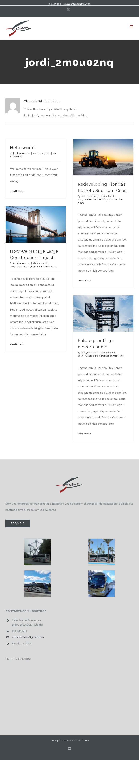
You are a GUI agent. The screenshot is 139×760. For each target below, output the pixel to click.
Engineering (51, 266)
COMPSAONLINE (72, 741)
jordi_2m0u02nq (21, 153)
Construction (116, 199)
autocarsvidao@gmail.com (77, 4)
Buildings (103, 199)
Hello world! (23, 147)
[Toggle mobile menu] (132, 27)
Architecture (91, 199)
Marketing (118, 356)
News (81, 203)
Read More (16, 191)
